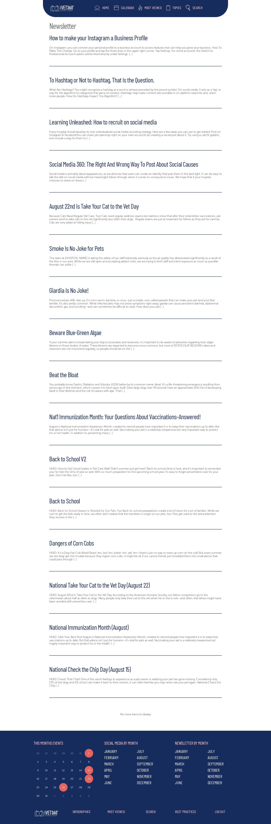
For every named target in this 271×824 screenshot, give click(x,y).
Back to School (64, 501)
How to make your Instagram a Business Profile (98, 38)
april (108, 770)
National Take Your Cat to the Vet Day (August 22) (99, 585)
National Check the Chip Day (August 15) (90, 669)
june (108, 782)
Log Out (220, 811)
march (109, 763)
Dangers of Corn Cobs (71, 543)
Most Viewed (116, 811)
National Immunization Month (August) (88, 627)
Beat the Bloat (63, 374)
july (140, 751)
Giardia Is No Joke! (69, 290)
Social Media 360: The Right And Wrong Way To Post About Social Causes (123, 164)
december (144, 782)
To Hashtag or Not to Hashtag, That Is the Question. (101, 80)
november (144, 776)
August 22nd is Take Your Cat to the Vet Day (94, 206)
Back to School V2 (67, 459)
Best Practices (185, 811)
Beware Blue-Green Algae (75, 332)
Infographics (81, 811)
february (111, 757)
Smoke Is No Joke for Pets (76, 248)
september (145, 763)
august (142, 757)
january (110, 751)
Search (151, 811)
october (143, 770)
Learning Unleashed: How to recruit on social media (103, 122)
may (107, 776)
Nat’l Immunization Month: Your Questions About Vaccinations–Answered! (125, 416)
